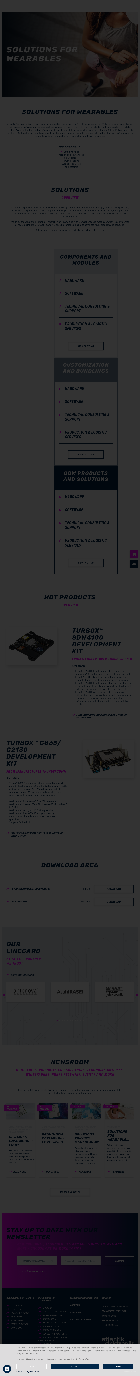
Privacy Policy (132, 1371)
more (118, 1366)
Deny (31, 1366)
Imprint (124, 1371)
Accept (75, 1366)
